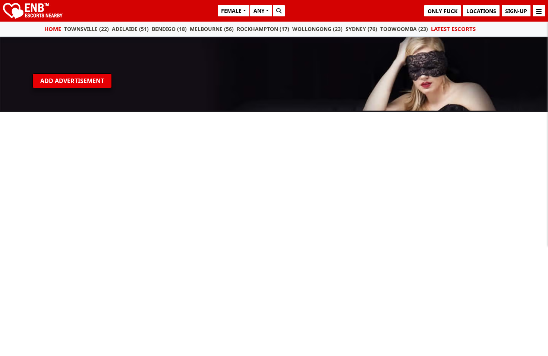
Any (259, 10)
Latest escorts (453, 28)
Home (52, 28)
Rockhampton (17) (263, 28)
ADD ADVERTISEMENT (72, 81)
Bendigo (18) (169, 28)
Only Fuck (442, 11)
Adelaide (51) (130, 28)
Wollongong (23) (317, 28)
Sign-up (516, 11)
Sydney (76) (361, 28)
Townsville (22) (86, 28)
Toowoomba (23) (404, 28)
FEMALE (231, 10)
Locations (481, 11)
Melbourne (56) (212, 28)
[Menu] (539, 10)
